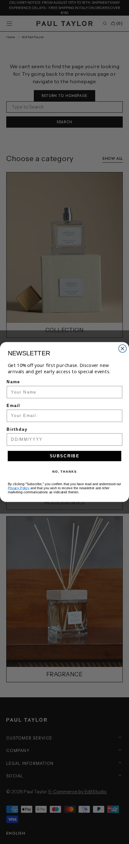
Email (13, 406)
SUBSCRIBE (65, 456)
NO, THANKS (64, 471)
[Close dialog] (122, 349)
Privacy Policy (18, 488)
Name (13, 382)
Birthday (17, 429)
